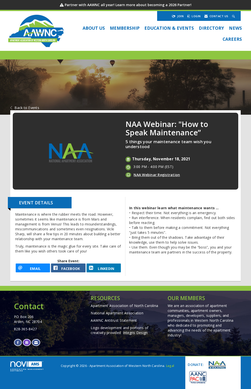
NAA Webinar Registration (157, 174)
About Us (94, 28)
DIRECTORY (211, 28)
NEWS (235, 28)
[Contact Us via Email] (36, 342)
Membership (124, 28)
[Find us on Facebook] (18, 342)
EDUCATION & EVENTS (169, 28)
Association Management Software (27, 370)
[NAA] (216, 365)
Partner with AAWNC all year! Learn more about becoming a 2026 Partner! (128, 4)
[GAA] (197, 377)
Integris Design (135, 332)
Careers (232, 39)
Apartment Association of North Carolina (124, 305)
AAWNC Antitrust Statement (114, 320)
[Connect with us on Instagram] (27, 342)
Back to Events (26, 107)
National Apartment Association (117, 313)
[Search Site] (234, 16)
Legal (170, 366)
